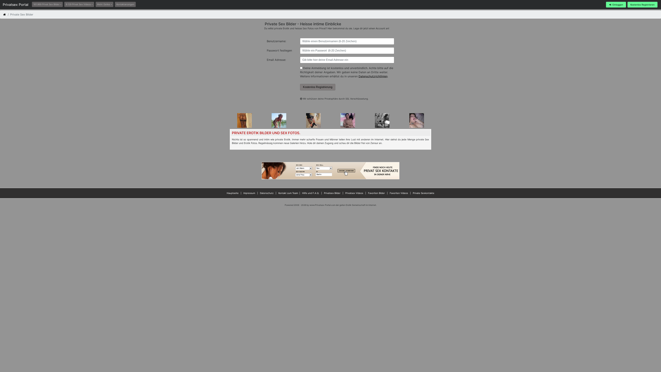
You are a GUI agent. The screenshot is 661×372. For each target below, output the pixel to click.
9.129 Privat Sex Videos (78, 4)
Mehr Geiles (103, 4)
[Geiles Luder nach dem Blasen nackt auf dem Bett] (347, 120)
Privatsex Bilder (332, 193)
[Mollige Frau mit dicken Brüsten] (416, 120)
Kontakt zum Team (288, 193)
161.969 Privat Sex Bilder (46, 4)
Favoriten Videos (399, 193)
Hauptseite (233, 193)
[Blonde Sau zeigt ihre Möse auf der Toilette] (313, 120)
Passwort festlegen (279, 50)
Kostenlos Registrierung (317, 87)
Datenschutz (267, 193)
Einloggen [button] (617, 4)
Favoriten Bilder (376, 193)
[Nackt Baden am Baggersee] (279, 120)
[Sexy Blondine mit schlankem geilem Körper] (382, 120)
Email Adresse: (276, 59)
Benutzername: (276, 41)
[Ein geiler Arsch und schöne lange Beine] (244, 120)
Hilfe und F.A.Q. (310, 193)
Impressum (249, 193)
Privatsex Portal (15, 5)
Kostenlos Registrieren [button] (642, 4)
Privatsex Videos (354, 193)
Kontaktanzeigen (125, 4)
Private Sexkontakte (423, 193)
